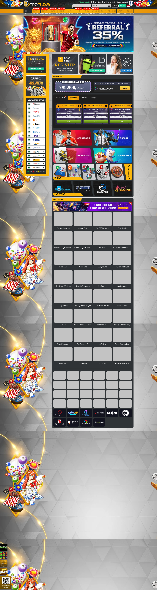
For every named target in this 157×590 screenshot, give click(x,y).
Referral (121, 11)
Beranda (27, 11)
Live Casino (95, 11)
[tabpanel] (94, 114)
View (125, 87)
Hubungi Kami (110, 2)
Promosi (129, 11)
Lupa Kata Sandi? (123, 2)
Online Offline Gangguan (37, 171)
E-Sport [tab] (95, 98)
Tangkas (104, 11)
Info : (26, 14)
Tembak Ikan (112, 11)
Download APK (85, 2)
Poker (78, 11)
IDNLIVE (61, 11)
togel (87, 11)
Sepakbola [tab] (73, 98)
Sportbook (36, 11)
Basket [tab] (84, 98)
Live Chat (97, 2)
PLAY (68, 121)
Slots (53, 11)
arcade (70, 11)
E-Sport (44, 11)
